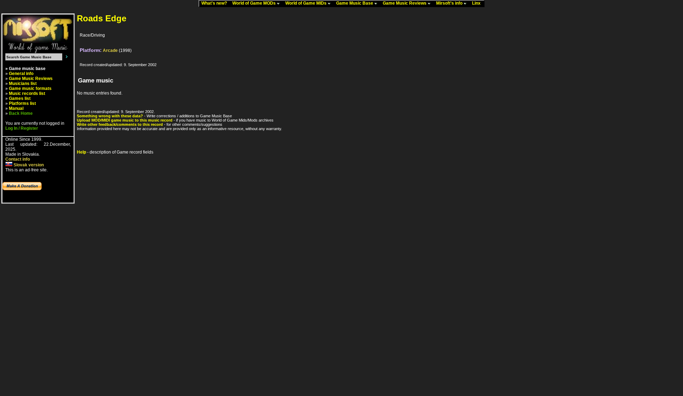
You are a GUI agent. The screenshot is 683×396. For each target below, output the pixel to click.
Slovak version (28, 164)
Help (81, 152)
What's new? (215, 3)
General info (21, 73)
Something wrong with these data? (110, 116)
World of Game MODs (254, 3)
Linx (478, 3)
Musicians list (23, 83)
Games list (20, 98)
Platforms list (22, 103)
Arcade (110, 50)
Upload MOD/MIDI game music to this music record (125, 120)
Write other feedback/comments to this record (120, 124)
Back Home (21, 113)
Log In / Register (21, 128)
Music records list (27, 93)
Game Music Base (355, 3)
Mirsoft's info (450, 3)
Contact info (17, 159)
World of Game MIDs (306, 3)
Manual (16, 108)
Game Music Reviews (405, 3)
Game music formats (30, 88)
